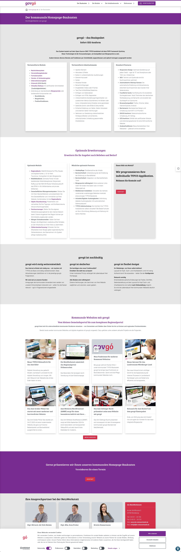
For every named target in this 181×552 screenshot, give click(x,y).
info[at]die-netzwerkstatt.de (140, 525)
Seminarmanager (37, 209)
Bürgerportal (109, 54)
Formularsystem (36, 76)
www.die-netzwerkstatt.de (139, 522)
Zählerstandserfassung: (39, 227)
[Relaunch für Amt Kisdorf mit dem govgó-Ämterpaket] (140, 396)
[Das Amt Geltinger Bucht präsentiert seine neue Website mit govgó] (107, 396)
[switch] (67, 548)
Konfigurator (149, 273)
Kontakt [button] (121, 192)
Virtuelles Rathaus (37, 86)
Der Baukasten (82, 3)
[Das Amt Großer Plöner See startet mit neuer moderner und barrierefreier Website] (40, 396)
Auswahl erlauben (152, 540)
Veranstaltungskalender (39, 73)
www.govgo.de (33, 10)
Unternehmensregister (38, 81)
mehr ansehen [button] (90, 437)
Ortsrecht (34, 83)
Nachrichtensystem (37, 70)
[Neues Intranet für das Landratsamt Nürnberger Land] (140, 349)
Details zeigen (112, 548)
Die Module (96, 3)
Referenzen (128, 3)
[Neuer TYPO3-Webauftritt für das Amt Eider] (40, 349)
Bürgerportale (56, 91)
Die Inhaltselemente (112, 3)
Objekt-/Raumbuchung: (39, 202)
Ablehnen (152, 546)
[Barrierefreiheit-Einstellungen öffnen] (178, 549)
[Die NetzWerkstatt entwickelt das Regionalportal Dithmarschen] (74, 349)
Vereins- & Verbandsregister (40, 78)
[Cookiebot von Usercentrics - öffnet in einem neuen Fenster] (25, 548)
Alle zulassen (152, 533)
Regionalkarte (36, 171)
